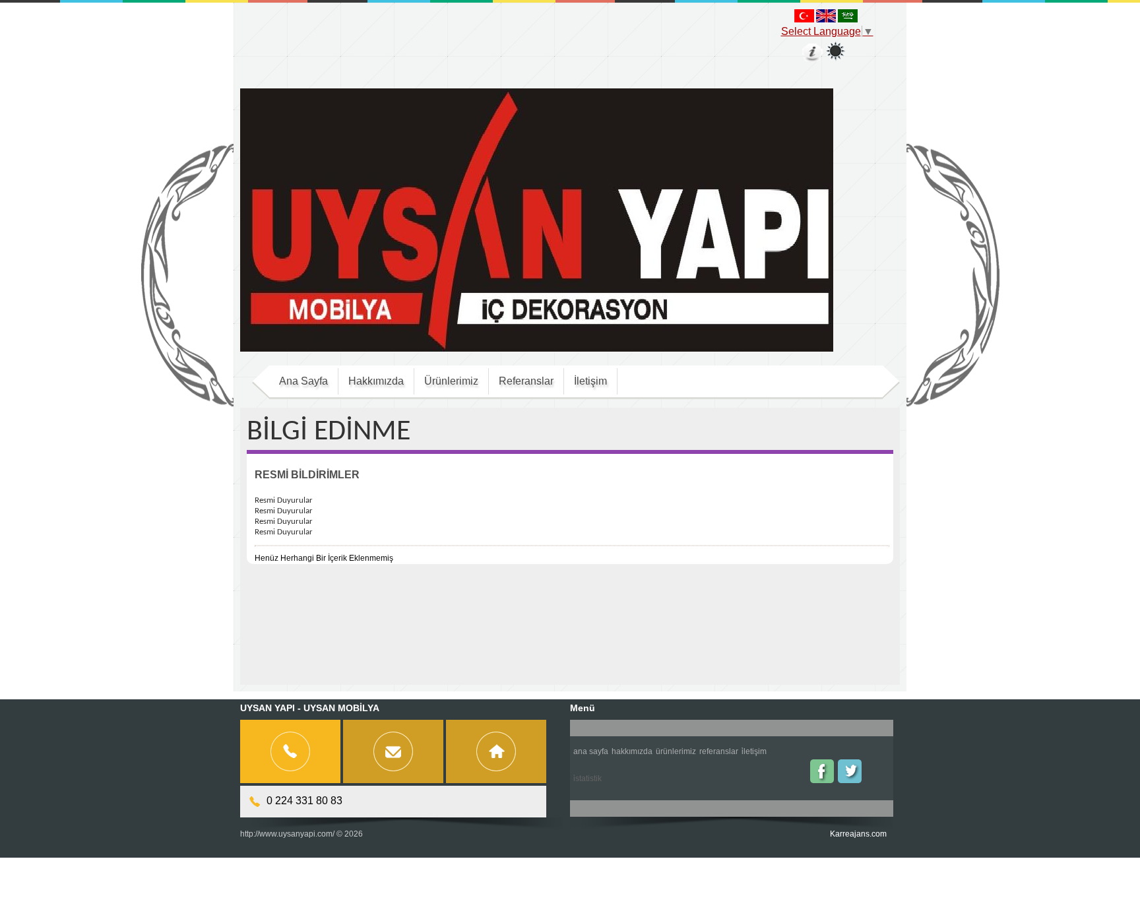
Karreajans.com (858, 834)
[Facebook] (822, 771)
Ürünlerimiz (676, 751)
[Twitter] (850, 771)
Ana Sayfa (590, 751)
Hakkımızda (632, 751)
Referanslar (718, 751)
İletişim (754, 751)
